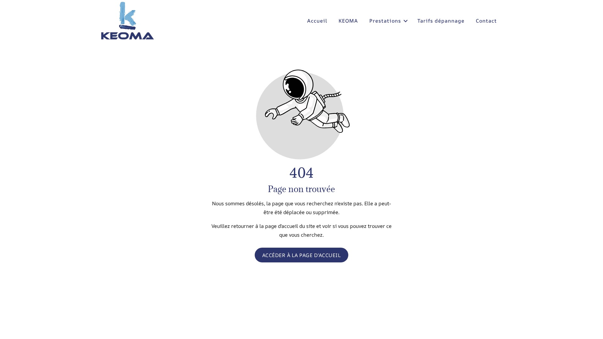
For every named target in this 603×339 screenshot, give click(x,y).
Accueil (317, 20)
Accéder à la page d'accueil (301, 254)
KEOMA (348, 20)
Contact (486, 20)
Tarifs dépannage (440, 20)
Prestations (385, 20)
